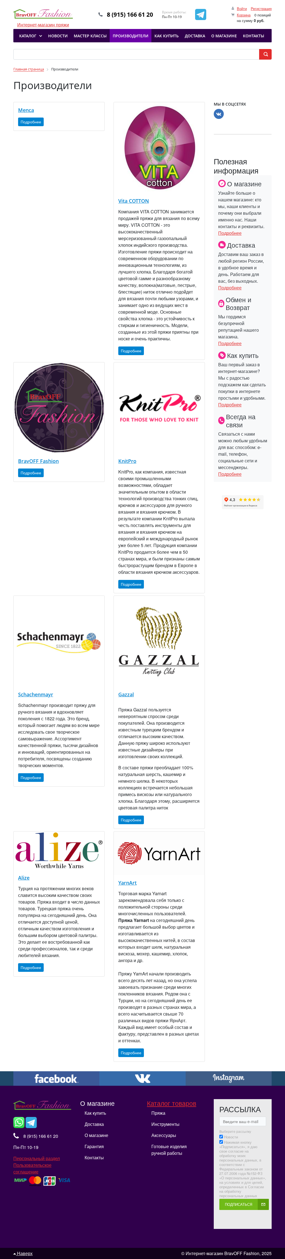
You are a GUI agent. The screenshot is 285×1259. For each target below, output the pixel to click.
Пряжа (158, 1113)
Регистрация (261, 8)
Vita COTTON (133, 200)
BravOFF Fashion (38, 461)
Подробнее (31, 122)
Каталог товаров (171, 1103)
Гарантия (94, 1146)
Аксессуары (163, 1135)
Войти (242, 8)
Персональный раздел (36, 1158)
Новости (231, 1137)
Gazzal (126, 694)
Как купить (95, 1113)
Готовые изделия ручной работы (169, 1149)
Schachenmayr (35, 694)
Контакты (94, 1157)
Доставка (94, 1124)
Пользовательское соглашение (32, 1168)
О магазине (96, 1135)
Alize (24, 877)
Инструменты (165, 1124)
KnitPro (127, 461)
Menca (26, 110)
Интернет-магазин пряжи (43, 14)
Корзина (243, 15)
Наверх (24, 1253)
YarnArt (127, 882)
